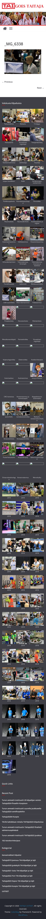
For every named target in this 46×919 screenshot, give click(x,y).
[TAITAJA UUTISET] (5, 28)
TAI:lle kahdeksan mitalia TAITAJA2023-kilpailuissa (22, 822)
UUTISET (5, 891)
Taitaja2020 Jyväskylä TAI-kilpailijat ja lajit (19, 865)
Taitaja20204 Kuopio (10, 817)
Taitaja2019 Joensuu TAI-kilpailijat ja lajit (19, 860)
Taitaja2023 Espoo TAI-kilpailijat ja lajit (18, 881)
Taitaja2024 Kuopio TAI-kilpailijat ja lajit (18, 886)
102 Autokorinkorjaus (11, 840)
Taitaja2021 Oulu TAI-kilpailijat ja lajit (17, 870)
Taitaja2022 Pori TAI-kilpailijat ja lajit (17, 876)
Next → (40, 87)
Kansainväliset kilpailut (11, 855)
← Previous (7, 81)
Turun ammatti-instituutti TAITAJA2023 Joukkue (22, 835)
